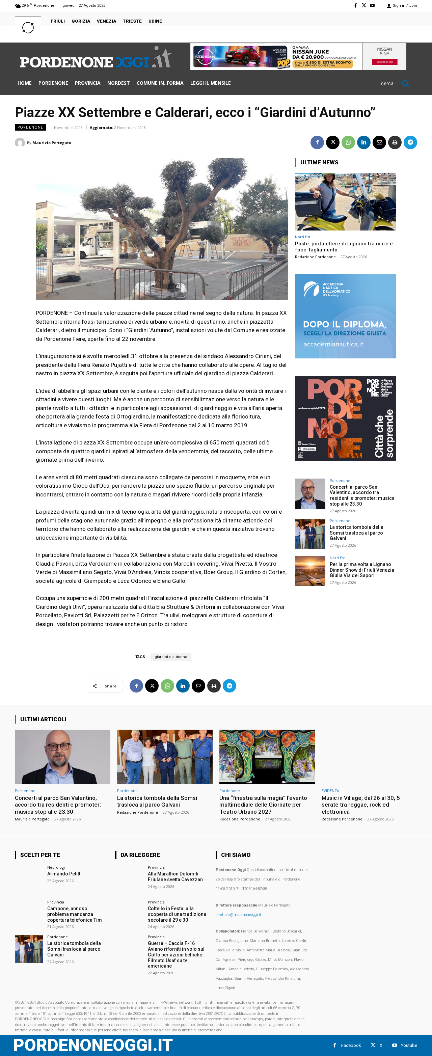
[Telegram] (410, 142)
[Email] (379, 142)
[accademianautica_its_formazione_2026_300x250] (345, 356)
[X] (364, 5)
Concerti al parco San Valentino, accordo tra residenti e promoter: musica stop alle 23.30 (362, 495)
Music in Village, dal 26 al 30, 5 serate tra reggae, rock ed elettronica (361, 804)
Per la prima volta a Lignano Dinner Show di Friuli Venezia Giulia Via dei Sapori (362, 570)
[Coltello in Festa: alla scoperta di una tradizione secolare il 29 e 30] (129, 914)
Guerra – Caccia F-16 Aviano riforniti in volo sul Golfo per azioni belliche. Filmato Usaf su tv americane (176, 955)
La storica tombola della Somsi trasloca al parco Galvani (356, 532)
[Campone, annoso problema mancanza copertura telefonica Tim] (29, 914)
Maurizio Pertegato (51, 142)
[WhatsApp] (348, 142)
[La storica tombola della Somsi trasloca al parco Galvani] (310, 534)
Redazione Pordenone (315, 256)
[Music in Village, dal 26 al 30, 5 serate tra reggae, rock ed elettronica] (369, 757)
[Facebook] (355, 5)
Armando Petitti (64, 873)
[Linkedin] (364, 142)
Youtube (409, 1045)
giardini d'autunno (171, 657)
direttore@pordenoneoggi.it (238, 915)
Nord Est (302, 237)
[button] (399, 83)
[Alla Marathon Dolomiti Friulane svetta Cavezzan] (129, 879)
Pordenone (30, 127)
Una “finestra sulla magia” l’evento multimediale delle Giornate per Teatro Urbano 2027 (263, 804)
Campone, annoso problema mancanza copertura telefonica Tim (74, 914)
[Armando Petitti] (29, 879)
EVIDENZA (330, 790)
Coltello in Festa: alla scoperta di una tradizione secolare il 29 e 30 (177, 914)
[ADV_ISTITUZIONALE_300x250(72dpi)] (345, 459)
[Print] (395, 142)
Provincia (55, 902)
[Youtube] (372, 5)
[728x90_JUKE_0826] (298, 68)
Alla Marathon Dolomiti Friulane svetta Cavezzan (175, 876)
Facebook (351, 1045)
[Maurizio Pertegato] (21, 143)
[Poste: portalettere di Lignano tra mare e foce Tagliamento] (345, 202)
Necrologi (56, 867)
